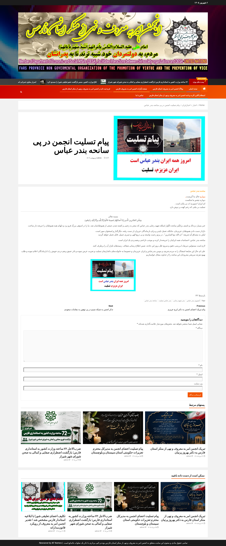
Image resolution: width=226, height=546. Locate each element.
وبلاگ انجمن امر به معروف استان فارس (168, 89)
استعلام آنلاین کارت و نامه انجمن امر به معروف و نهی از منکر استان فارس (177, 95)
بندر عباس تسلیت (165, 301)
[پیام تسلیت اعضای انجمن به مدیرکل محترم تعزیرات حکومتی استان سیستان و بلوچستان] (113, 427)
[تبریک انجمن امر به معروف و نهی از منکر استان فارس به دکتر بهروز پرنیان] (175, 427)
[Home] (204, 89)
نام (200, 365)
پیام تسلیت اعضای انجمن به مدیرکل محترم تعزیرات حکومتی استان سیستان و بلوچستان (138, 519)
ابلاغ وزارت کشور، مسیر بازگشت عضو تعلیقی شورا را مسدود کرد (99, 82)
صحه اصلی (193, 89)
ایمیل (199, 374)
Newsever (44, 543)
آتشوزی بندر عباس (193, 301)
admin (99, 158)
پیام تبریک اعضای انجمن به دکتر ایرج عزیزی (186, 308)
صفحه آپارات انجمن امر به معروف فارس (131, 89)
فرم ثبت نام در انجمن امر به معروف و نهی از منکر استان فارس (86, 89)
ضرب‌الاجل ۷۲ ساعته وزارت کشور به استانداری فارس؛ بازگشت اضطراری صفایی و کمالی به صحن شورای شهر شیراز (51, 452)
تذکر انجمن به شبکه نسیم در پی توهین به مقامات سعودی (88, 308)
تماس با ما (139, 95)
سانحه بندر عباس (151, 301)
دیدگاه (199, 328)
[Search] (21, 92)
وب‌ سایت (198, 383)
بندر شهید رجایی (179, 301)
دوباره (202, 196)
